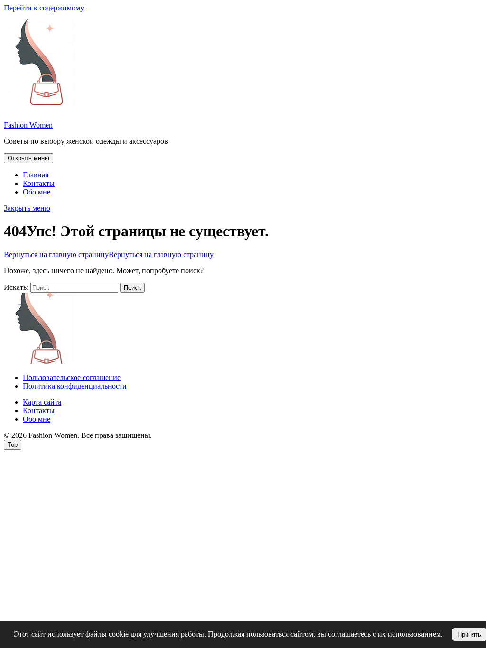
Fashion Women (28, 125)
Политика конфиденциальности (75, 386)
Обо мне (36, 192)
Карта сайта (42, 402)
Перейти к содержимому (44, 8)
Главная (35, 175)
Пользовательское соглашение (72, 377)
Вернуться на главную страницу (109, 254)
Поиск (132, 287)
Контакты (39, 183)
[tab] (28, 158)
